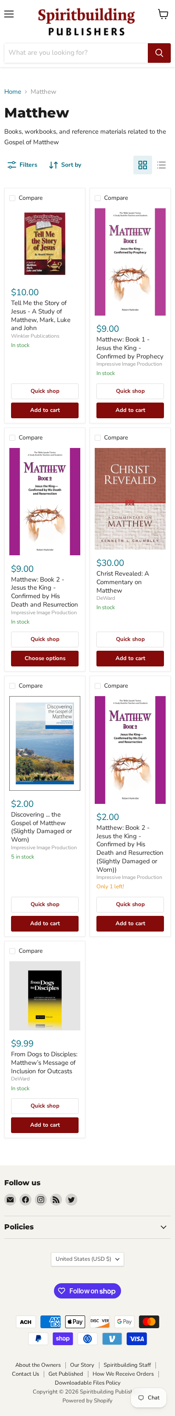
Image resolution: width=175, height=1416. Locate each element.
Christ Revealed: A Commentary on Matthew (122, 581)
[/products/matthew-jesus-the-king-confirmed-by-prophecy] (130, 262)
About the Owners (38, 1365)
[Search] (159, 53)
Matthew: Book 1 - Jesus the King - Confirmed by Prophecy (130, 347)
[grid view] (142, 165)
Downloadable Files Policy (88, 1383)
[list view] (161, 165)
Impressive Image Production (129, 364)
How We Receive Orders (123, 1374)
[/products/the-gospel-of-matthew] (130, 499)
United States (83, 1259)
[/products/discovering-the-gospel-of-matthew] (44, 743)
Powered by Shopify (87, 1401)
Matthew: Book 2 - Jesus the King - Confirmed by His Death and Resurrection (44, 592)
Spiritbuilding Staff (127, 1365)
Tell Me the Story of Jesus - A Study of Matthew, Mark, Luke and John (41, 315)
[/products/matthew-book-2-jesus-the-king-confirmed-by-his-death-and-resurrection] (44, 502)
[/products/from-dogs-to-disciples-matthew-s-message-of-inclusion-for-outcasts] (44, 995)
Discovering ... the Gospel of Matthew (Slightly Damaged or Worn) (41, 827)
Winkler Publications (35, 336)
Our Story (82, 1365)
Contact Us (25, 1374)
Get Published (65, 1374)
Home (12, 91)
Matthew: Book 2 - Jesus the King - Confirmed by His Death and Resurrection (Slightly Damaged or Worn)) (130, 848)
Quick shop (45, 391)
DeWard (105, 598)
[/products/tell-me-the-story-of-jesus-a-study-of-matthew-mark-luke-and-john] (44, 243)
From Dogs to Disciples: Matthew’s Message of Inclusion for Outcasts (44, 1062)
